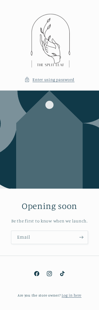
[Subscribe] (81, 237)
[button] (49, 79)
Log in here (71, 295)
